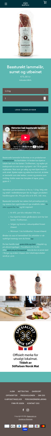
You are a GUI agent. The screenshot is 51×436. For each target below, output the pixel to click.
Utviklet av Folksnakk (26, 419)
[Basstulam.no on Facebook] (23, 410)
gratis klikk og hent (28, 244)
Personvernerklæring (35, 399)
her (32, 239)
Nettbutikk (23, 391)
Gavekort (36, 391)
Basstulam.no (31, 416)
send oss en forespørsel (17, 250)
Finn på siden (18, 403)
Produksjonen (28, 395)
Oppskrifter (11, 395)
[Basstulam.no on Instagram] (27, 410)
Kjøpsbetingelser (13, 399)
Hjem (12, 391)
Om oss (41, 395)
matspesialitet (8, 160)
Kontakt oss (33, 403)
